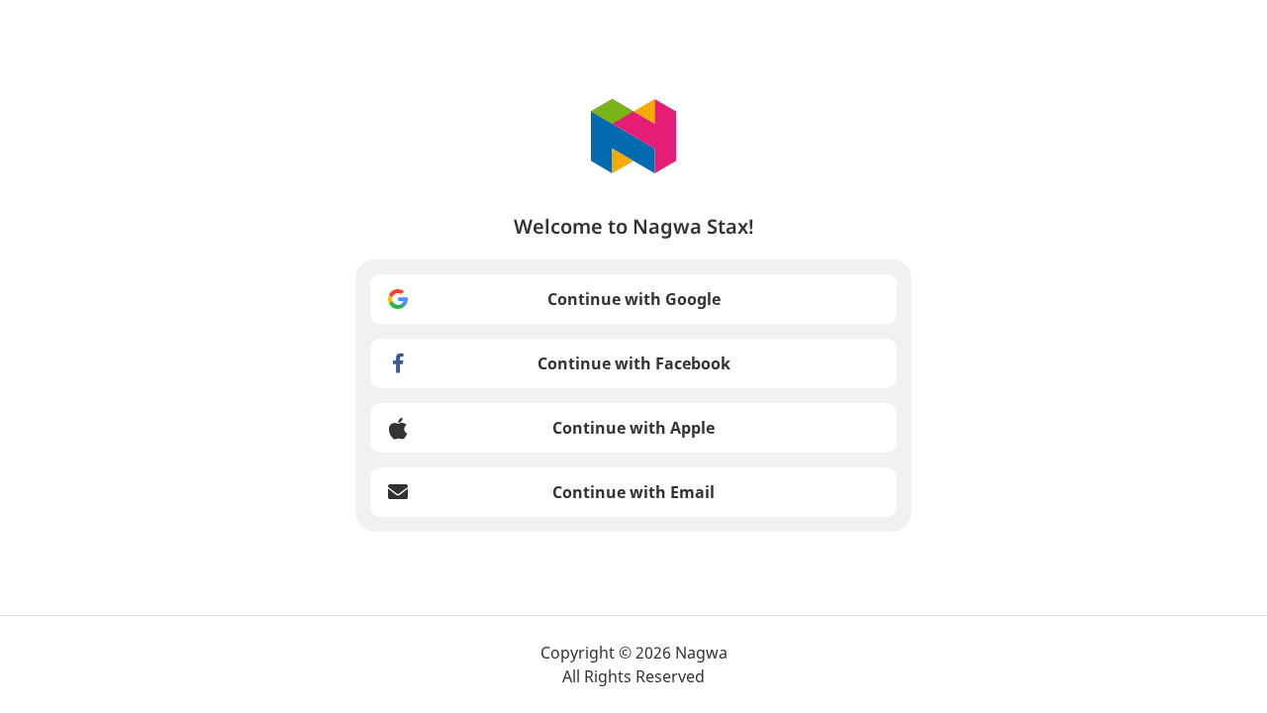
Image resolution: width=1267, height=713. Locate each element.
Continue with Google (634, 299)
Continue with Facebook (634, 363)
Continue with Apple (633, 428)
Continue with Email (633, 492)
